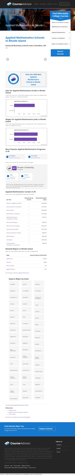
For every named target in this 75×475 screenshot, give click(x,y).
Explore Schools (45, 428)
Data (11, 465)
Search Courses (60, 52)
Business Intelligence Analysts (14, 203)
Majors (36, 4)
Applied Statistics (10, 269)
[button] (7, 59)
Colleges (43, 4)
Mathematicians (10, 236)
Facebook (58, 444)
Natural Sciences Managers (13, 226)
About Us (6, 465)
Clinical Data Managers (12, 222)
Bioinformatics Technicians (13, 213)
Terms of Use (32, 467)
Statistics (8, 262)
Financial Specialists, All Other (13, 233)
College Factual (12, 410)
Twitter (58, 452)
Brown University (25, 167)
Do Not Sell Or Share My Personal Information (16, 467)
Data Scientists (10, 210)
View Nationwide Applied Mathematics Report (17, 405)
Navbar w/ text (19, 4)
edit (6, 48)
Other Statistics (10, 265)
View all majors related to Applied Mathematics (17, 273)
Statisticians (9, 240)
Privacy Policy (17, 465)
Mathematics (9, 258)
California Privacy (25, 465)
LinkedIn (58, 448)
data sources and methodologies (22, 417)
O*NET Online (12, 414)
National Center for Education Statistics (18, 412)
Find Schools (64, 4)
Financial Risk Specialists (12, 229)
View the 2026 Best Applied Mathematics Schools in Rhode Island (33, 79)
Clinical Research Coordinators (14, 206)
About (55, 4)
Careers (49, 4)
